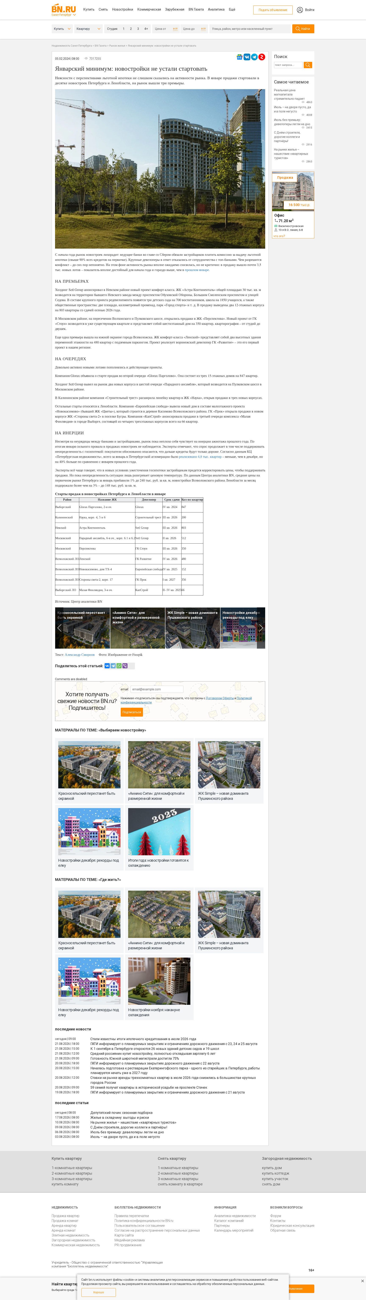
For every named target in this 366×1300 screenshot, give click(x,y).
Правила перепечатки (132, 1216)
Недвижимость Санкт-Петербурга (72, 45)
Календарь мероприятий (233, 1230)
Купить (88, 9)
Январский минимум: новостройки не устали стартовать (162, 45)
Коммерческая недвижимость (76, 1245)
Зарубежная (174, 9)
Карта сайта (124, 1235)
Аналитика (216, 9)
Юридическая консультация (292, 1226)
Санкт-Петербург (61, 14)
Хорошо (98, 1292)
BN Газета (196, 9)
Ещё (232, 9)
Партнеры (222, 1226)
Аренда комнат (64, 1230)
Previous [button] (59, 628)
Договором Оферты (220, 698)
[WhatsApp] (119, 665)
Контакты (277, 1221)
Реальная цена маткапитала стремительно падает (289, 94)
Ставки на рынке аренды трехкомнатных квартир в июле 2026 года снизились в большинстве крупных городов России (173, 1080)
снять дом (271, 1184)
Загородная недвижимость (73, 1240)
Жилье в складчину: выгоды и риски (119, 1118)
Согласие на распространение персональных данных (157, 1230)
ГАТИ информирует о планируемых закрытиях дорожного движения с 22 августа (154, 1063)
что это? (279, 236)
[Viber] (125, 665)
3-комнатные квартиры (72, 1179)
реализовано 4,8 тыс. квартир (200, 456)
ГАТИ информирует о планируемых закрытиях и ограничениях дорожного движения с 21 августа (167, 1092)
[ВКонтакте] (107, 665)
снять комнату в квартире (180, 1184)
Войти (309, 10)
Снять (103, 9)
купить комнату (65, 1184)
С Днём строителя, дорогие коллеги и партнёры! (128, 1127)
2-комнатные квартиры (72, 1173)
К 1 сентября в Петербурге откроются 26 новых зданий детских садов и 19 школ (154, 1049)
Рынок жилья (117, 45)
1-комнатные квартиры (72, 1168)
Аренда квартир (64, 1226)
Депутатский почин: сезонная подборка (121, 1113)
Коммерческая (149, 9)
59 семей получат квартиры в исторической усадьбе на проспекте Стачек (148, 1087)
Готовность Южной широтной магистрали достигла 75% (134, 1058)
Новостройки (122, 9)
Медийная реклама (130, 1240)
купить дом (272, 1168)
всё (175, 28)
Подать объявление (273, 10)
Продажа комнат (65, 1221)
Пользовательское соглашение (140, 1226)
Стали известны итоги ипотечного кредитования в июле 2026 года (143, 1039)
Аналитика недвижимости (235, 1216)
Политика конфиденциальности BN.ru (144, 1221)
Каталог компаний (229, 1221)
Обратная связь (282, 1230)
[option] (82, 628)
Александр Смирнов (80, 654)
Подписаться (132, 712)
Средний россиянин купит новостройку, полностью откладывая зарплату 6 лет (152, 1054)
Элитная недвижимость (70, 1235)
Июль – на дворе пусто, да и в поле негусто (125, 1137)
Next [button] (261, 628)
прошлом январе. (197, 269)
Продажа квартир (65, 1216)
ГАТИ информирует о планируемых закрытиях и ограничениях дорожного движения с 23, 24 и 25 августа (173, 1044)
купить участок (275, 1179)
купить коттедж (275, 1173)
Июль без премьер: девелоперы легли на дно (127, 1132)
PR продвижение (128, 1245)
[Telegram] (113, 665)
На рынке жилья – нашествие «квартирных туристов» (133, 1122)
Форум (275, 1216)
